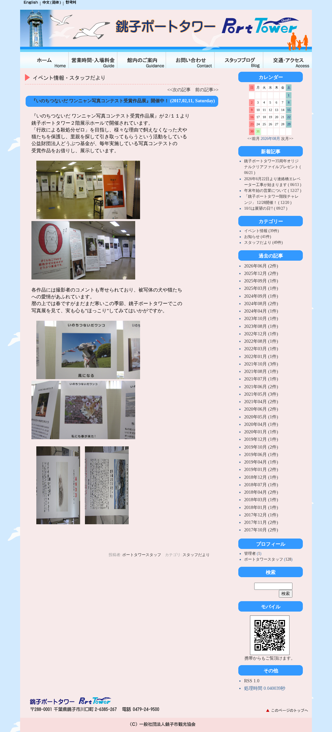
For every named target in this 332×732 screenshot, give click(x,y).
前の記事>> (207, 89)
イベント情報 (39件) (261, 231)
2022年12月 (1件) (261, 333)
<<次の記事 (179, 89)
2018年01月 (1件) (261, 507)
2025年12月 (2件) (261, 273)
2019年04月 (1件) (261, 462)
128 (288, 559)
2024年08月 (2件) (261, 303)
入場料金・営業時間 (93, 60)
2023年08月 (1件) (261, 326)
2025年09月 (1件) (261, 281)
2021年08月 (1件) (261, 371)
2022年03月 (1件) (261, 348)
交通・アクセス (287, 60)
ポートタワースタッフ (141, 554)
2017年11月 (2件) (261, 522)
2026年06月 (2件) (261, 266)
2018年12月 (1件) (261, 477)
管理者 (250, 553)
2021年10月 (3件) (261, 364)
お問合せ (190, 60)
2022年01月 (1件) (261, 356)
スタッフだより (196, 554)
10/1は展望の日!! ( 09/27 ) (265, 208)
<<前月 (253, 138)
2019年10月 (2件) (261, 447)
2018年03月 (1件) (261, 499)
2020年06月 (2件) (261, 409)
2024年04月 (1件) (261, 311)
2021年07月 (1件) (261, 379)
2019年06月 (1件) (261, 454)
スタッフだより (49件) (263, 242)
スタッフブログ (239, 60)
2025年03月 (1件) (261, 288)
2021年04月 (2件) (261, 401)
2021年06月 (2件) (261, 386)
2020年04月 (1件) (261, 424)
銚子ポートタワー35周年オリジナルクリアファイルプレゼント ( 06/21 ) (272, 167)
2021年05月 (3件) (261, 394)
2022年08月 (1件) (261, 341)
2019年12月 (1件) (261, 439)
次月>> (287, 138)
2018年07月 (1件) (261, 484)
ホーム (44, 60)
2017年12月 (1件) (261, 515)
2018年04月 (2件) (261, 492)
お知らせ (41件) (257, 236)
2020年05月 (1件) (261, 417)
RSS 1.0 (251, 680)
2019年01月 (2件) (261, 469)
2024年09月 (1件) (261, 296)
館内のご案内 (141, 60)
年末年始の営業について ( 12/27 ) (272, 190)
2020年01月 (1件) (261, 431)
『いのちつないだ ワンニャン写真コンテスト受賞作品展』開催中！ (100, 100)
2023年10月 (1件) (261, 318)
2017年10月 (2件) (261, 529)
